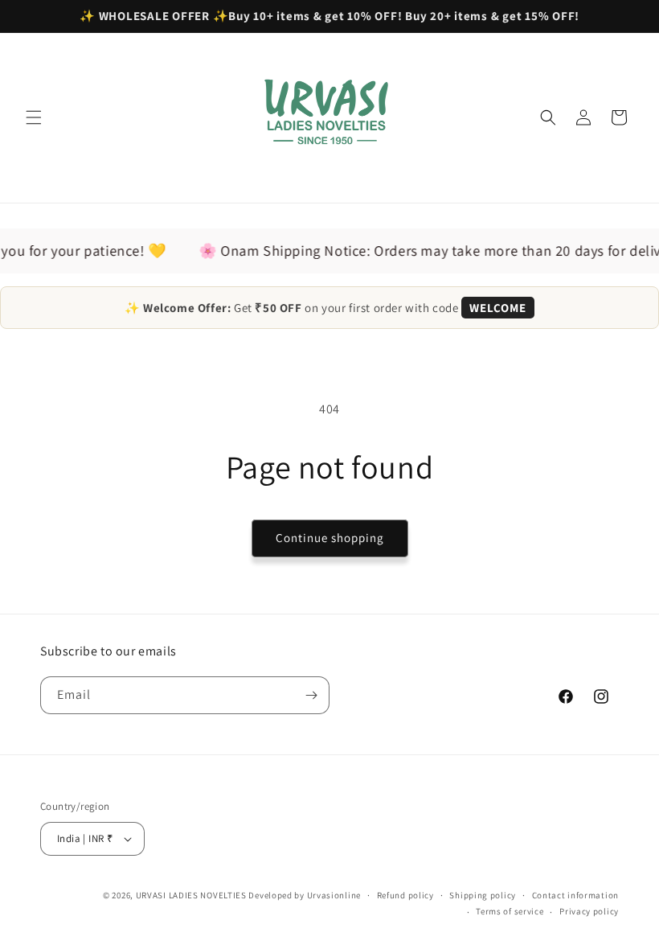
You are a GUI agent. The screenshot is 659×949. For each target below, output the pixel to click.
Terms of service (509, 911)
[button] (33, 117)
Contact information (575, 895)
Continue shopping (330, 537)
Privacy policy (589, 911)
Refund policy (405, 895)
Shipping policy (482, 895)
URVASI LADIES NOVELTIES (191, 895)
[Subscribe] (311, 695)
